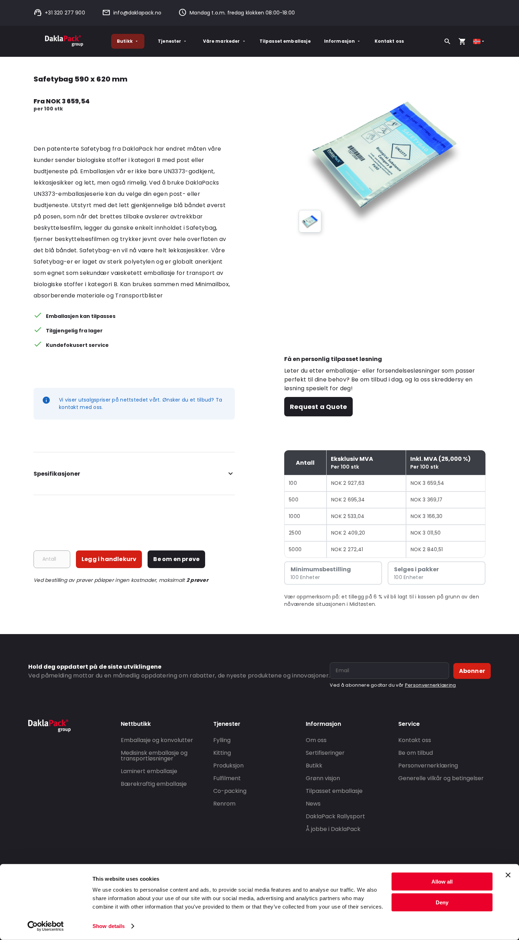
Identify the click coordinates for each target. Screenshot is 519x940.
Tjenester (169, 41)
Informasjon (339, 41)
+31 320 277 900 (65, 12)
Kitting (222, 753)
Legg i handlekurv (109, 559)
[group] (310, 221)
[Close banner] (508, 875)
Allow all (442, 882)
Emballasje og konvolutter (157, 740)
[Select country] (479, 41)
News (313, 804)
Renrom (224, 804)
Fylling (222, 740)
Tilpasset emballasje (285, 41)
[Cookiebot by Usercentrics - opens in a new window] (46, 926)
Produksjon (228, 765)
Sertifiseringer (325, 753)
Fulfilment (227, 778)
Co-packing (229, 791)
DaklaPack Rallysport (335, 816)
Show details (109, 926)
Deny (442, 902)
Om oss (316, 740)
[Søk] (447, 41)
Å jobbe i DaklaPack (333, 829)
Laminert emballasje (149, 771)
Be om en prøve (176, 559)
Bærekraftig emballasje (154, 784)
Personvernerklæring (430, 685)
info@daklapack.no (137, 12)
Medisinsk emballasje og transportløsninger (154, 756)
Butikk (125, 41)
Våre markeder (221, 41)
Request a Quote (318, 406)
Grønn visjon (323, 778)
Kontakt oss (389, 41)
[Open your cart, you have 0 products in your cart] (462, 41)
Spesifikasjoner (57, 474)
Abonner (472, 671)
